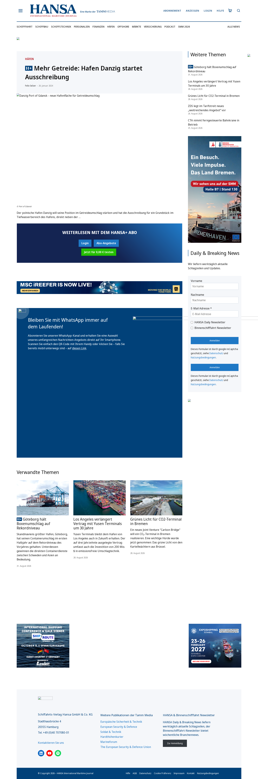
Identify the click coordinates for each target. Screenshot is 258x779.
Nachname (197, 295)
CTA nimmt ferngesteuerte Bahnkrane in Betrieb (213, 122)
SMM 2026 (184, 26)
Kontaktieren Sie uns (51, 743)
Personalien (82, 26)
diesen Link (79, 348)
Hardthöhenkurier (111, 737)
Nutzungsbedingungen (203, 357)
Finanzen (98, 26)
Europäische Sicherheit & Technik (121, 722)
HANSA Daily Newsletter (209, 322)
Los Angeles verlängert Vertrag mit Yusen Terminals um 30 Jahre (97, 523)
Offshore (123, 26)
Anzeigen (192, 10)
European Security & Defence (118, 727)
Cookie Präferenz (162, 773)
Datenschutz (216, 353)
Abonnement (172, 10)
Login (208, 10)
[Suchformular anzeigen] (238, 11)
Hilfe (220, 10)
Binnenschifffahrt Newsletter (212, 328)
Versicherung (153, 26)
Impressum (179, 773)
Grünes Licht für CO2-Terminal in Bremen (156, 521)
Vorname (196, 281)
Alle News (233, 26)
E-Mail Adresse (201, 308)
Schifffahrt (24, 26)
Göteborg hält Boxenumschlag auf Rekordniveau (33, 523)
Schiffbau (41, 26)
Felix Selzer (30, 85)
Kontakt (190, 773)
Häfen (111, 26)
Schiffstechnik (61, 26)
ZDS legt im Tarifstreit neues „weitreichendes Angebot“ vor (207, 108)
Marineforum (108, 742)
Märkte (136, 26)
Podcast (169, 26)
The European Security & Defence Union (125, 747)
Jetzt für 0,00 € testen (98, 252)
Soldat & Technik (110, 732)
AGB (135, 773)
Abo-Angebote (106, 243)
